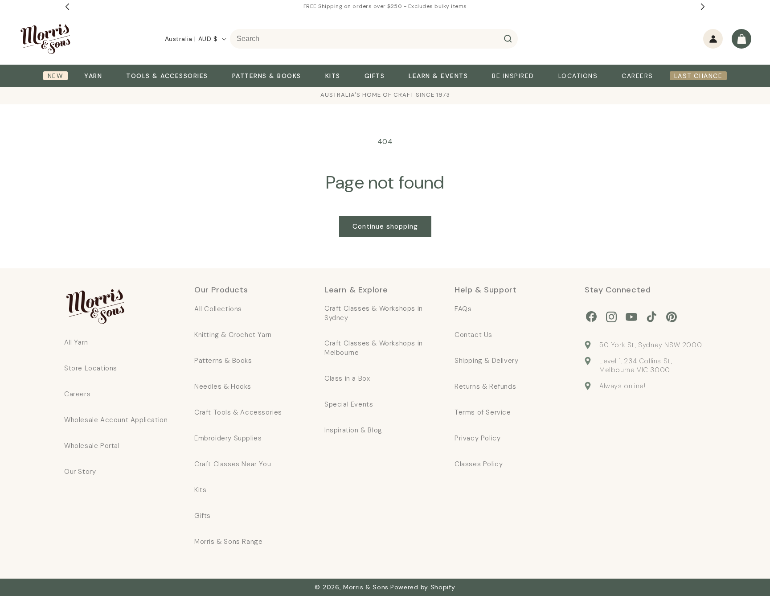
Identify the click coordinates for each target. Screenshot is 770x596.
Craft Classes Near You (232, 464)
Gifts (202, 515)
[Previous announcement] (67, 6)
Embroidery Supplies (228, 438)
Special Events (348, 404)
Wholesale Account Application (116, 419)
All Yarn (76, 342)
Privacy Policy (477, 438)
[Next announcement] (703, 6)
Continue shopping (385, 226)
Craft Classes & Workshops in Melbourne (373, 348)
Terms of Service (483, 412)
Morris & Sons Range (228, 541)
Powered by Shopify (422, 587)
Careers (77, 394)
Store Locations (90, 368)
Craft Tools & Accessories (238, 412)
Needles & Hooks (222, 386)
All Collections (218, 308)
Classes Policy (479, 464)
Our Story (80, 471)
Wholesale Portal (92, 445)
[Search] (508, 38)
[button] (741, 39)
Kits (200, 489)
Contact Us (473, 334)
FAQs (463, 308)
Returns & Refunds (485, 386)
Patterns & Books (223, 360)
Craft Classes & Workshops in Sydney (373, 313)
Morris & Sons (366, 587)
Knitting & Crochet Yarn (233, 334)
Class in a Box (347, 378)
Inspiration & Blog (353, 430)
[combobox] (374, 39)
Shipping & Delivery (486, 360)
